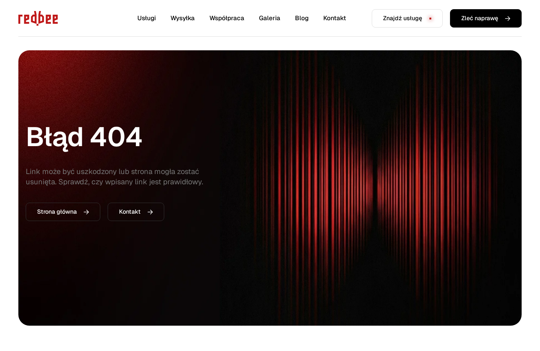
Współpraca (226, 18)
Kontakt (334, 18)
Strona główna (57, 212)
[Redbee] (38, 18)
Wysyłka (182, 18)
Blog (302, 18)
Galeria (269, 18)
